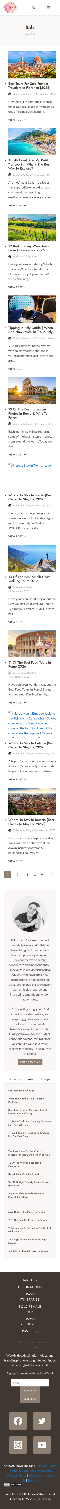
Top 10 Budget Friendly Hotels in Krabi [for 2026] (29, 1184)
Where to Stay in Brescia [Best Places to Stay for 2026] (31, 821)
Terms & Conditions (23, 1470)
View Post (17, 119)
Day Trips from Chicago (21, 1090)
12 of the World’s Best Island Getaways (24, 1164)
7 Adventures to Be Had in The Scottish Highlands (30, 1229)
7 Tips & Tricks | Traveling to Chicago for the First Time (28, 1134)
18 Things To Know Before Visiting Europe (27, 1241)
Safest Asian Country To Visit (23, 1174)
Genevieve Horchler (26, 673)
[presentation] (32, 64)
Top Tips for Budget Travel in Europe (28, 1251)
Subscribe (30, 1390)
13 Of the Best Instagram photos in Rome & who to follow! (28, 413)
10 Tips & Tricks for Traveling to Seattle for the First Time (30, 1123)
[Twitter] (42, 1421)
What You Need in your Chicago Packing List (26, 1100)
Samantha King (23, 94)
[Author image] (9, 94)
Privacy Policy (46, 1465)
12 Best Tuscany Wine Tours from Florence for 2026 (28, 248)
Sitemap (33, 1480)
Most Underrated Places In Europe (27, 1212)
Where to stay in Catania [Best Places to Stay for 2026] (31, 744)
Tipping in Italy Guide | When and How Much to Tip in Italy (30, 329)
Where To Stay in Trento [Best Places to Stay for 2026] (30, 497)
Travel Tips (30, 1331)
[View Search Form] (33, 7)
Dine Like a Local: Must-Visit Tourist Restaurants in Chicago (27, 1111)
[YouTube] (42, 1445)
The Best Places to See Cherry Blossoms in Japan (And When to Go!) (29, 1153)
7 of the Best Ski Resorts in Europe (28, 1220)
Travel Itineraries (30, 1297)
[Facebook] (18, 1421)
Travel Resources (30, 1322)
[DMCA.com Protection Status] (30, 1484)
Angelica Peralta (24, 587)
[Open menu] (48, 8)
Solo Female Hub (30, 1309)
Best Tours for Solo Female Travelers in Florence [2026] (29, 85)
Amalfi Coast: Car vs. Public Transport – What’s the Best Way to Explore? (29, 164)
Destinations (30, 1287)
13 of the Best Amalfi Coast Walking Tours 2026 (29, 578)
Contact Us (36, 1475)
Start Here (30, 1280)
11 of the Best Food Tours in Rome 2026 (29, 664)
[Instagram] (18, 1445)
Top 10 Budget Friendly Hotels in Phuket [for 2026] (26, 1195)
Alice (18, 256)
